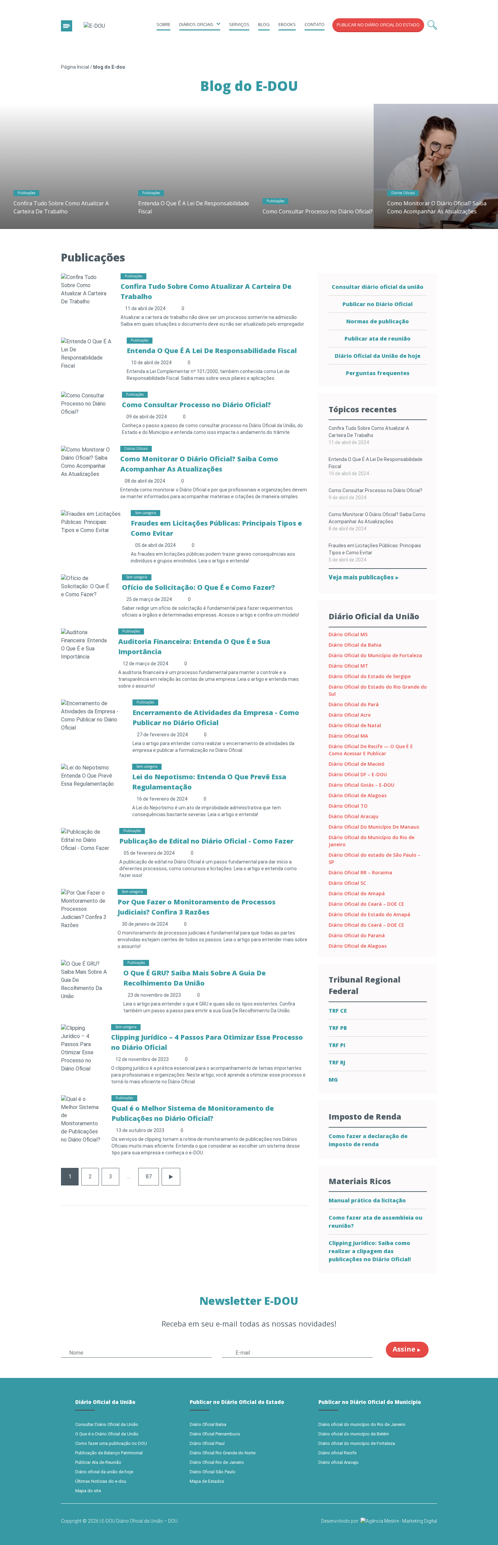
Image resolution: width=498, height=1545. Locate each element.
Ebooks (287, 24)
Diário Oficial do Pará (354, 704)
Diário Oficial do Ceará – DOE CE (366, 904)
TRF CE (338, 1010)
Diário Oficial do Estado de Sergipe (370, 676)
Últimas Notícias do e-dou (100, 1481)
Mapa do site (88, 1490)
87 (149, 1176)
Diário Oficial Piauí (207, 1443)
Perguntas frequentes (378, 373)
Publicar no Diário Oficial (378, 304)
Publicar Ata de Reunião (98, 1462)
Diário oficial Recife (337, 1452)
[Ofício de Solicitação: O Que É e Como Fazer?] (86, 586)
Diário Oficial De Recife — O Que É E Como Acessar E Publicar (371, 750)
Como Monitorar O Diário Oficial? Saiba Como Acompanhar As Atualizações (377, 518)
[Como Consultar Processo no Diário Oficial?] (311, 166)
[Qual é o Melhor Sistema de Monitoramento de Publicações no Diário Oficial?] (81, 1119)
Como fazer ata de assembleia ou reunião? (375, 1221)
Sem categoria (145, 512)
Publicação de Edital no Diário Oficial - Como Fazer (206, 841)
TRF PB (338, 1028)
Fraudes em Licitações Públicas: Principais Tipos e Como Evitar (375, 549)
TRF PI (337, 1045)
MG (333, 1079)
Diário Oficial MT (348, 666)
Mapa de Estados (207, 1481)
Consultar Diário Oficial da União (106, 1424)
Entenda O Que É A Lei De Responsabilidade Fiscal (212, 350)
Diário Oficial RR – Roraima (360, 872)
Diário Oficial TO (348, 806)
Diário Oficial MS (348, 634)
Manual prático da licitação (367, 1200)
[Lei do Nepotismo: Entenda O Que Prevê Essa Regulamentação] (91, 775)
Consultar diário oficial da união (377, 287)
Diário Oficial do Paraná (357, 935)
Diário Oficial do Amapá (357, 893)
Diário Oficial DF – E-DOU (358, 774)
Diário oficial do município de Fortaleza (356, 1443)
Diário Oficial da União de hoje (377, 356)
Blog (264, 24)
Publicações (26, 192)
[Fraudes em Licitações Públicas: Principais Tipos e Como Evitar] (91, 521)
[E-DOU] (94, 26)
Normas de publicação (377, 321)
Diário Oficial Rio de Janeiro (217, 1462)
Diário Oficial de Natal (355, 725)
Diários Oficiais (403, 192)
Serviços (239, 24)
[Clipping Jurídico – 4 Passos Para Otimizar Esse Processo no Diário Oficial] (81, 1048)
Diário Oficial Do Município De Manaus (374, 827)
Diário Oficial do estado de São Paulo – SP (374, 858)
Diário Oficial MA (348, 736)
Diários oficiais (196, 24)
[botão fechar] (66, 25)
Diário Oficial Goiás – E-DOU (361, 785)
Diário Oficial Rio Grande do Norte (222, 1452)
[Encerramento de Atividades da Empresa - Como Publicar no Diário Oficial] (91, 715)
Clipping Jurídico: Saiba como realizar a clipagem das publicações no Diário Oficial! (370, 1251)
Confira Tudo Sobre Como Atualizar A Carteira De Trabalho (369, 431)
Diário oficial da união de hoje (104, 1471)
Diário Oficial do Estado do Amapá (369, 914)
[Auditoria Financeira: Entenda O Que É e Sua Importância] (84, 644)
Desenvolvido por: (340, 1521)
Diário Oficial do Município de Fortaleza (375, 655)
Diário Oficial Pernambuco (215, 1433)
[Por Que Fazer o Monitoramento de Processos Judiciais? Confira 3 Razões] (84, 908)
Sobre (163, 24)
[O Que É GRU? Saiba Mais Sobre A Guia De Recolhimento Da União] (87, 979)
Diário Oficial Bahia (208, 1424)
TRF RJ (337, 1062)
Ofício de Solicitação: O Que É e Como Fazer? (198, 587)
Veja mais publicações (362, 577)
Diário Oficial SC (347, 883)
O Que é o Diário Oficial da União (107, 1433)
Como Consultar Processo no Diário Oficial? (318, 211)
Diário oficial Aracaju (338, 1462)
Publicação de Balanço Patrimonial (109, 1452)
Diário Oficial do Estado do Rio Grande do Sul (378, 690)
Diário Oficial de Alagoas (358, 795)
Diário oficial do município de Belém (353, 1433)
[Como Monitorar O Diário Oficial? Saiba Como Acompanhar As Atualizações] (85, 461)
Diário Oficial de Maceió (357, 764)
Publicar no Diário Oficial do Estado (378, 25)
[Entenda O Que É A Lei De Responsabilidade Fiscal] (187, 166)
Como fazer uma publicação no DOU (111, 1443)
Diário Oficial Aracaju (353, 816)
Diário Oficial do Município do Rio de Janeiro (371, 841)
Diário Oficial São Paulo (212, 1471)
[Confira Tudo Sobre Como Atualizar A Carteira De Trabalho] (62, 166)
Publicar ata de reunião (378, 338)
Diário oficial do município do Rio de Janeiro (362, 1424)
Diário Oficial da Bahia (355, 645)
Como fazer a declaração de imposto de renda (368, 1140)
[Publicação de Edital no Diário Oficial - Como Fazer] (85, 839)
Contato (315, 24)
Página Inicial (75, 67)
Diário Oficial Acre (350, 715)
